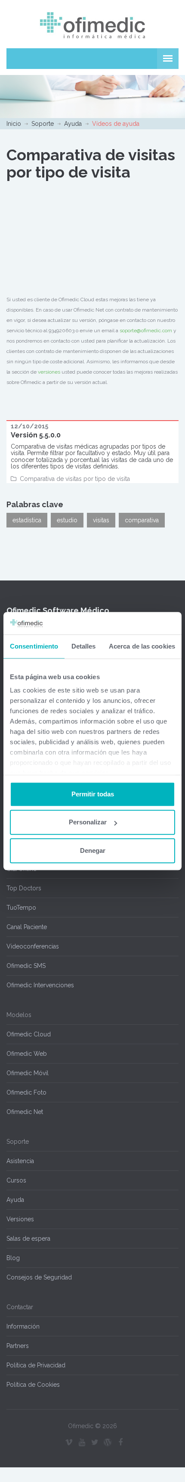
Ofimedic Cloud (28, 1034)
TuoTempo (21, 907)
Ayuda (73, 123)
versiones (49, 372)
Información (23, 1326)
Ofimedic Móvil (27, 1073)
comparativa (142, 520)
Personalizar (88, 822)
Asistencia (20, 1161)
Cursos (16, 1180)
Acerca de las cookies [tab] (142, 646)
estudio (67, 520)
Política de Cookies (33, 1384)
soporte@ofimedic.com (146, 331)
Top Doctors (23, 888)
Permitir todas (92, 794)
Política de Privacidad (35, 1365)
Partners (17, 1345)
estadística (26, 520)
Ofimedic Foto (26, 1092)
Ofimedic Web (26, 1053)
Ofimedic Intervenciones (40, 985)
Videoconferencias (32, 946)
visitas (101, 520)
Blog (13, 1257)
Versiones (20, 1219)
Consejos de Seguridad (39, 1277)
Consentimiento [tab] (34, 646)
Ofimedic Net (24, 1111)
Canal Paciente (26, 927)
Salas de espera (28, 1238)
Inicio (13, 123)
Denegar (92, 850)
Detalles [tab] (83, 646)
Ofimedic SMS (26, 965)
